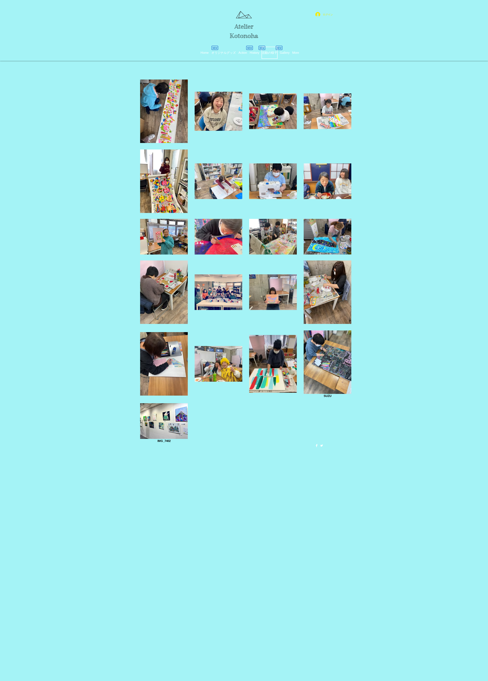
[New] (279, 47)
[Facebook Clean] (316, 445)
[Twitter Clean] (321, 445)
